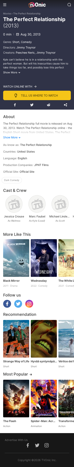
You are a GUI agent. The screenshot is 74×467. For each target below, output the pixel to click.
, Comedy (25, 42)
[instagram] (29, 306)
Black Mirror (11, 280)
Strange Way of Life (16, 361)
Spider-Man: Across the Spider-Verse (44, 421)
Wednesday (39, 280)
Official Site (27, 171)
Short (15, 42)
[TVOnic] (37, 4)
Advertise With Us (16, 440)
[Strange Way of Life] (16, 339)
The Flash (9, 421)
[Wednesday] (44, 258)
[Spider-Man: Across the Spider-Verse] (44, 398)
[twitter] (18, 306)
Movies (7, 13)
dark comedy (11, 180)
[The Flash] (16, 398)
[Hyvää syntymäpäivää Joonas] (44, 339)
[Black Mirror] (16, 258)
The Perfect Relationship (26, 13)
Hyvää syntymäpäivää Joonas (44, 361)
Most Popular (15, 374)
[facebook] (7, 306)
